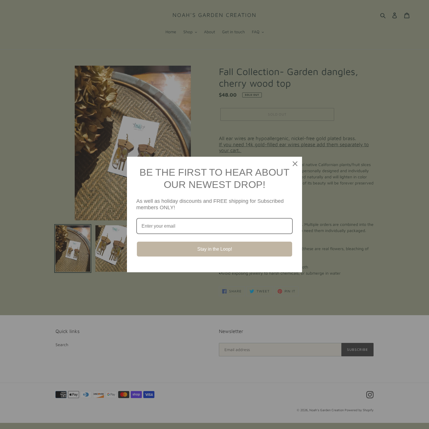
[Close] (295, 164)
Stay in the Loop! (214, 249)
